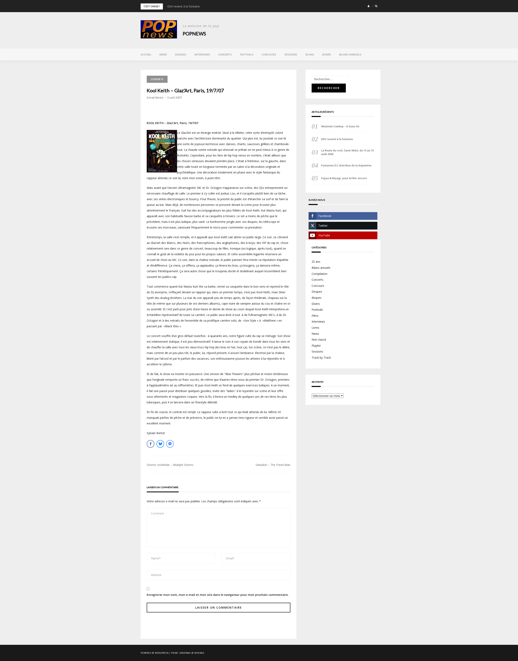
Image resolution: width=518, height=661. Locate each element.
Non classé (319, 339)
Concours (269, 54)
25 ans (309, 54)
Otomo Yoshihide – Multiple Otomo (170, 465)
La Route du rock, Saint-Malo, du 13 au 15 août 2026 (347, 152)
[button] (368, 6)
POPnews (194, 33)
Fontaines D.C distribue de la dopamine (346, 165)
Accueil (146, 54)
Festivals (247, 54)
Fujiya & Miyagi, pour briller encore (344, 178)
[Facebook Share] (150, 444)
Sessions (290, 54)
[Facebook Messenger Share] (170, 444)
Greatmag (185, 652)
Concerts (225, 54)
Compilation (319, 274)
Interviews (202, 54)
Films (315, 316)
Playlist (316, 346)
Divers (326, 54)
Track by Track (321, 357)
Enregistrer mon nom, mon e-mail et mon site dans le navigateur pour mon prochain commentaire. (218, 595)
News (163, 54)
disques (317, 298)
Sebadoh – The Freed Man (273, 465)
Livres (315, 327)
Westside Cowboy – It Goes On (340, 126)
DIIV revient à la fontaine (183, 6)
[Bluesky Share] (160, 444)
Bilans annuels (350, 54)
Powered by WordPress (154, 652)
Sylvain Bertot (155, 97)
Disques (180, 54)
